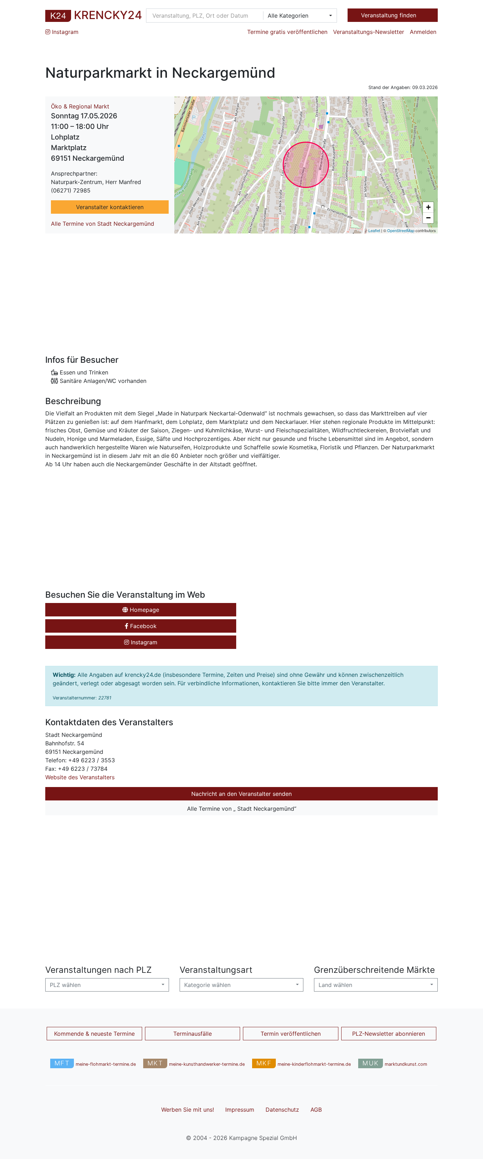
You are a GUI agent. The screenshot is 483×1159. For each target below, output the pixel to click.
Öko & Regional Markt (80, 106)
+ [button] (428, 207)
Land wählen (335, 984)
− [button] (428, 217)
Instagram (64, 31)
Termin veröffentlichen (291, 1033)
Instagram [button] (143, 642)
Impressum (239, 1109)
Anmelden (423, 31)
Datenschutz (282, 1109)
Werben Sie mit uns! (187, 1109)
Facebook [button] (142, 625)
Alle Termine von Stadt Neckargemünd (102, 223)
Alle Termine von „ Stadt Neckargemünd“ (241, 808)
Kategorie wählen (207, 984)
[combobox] (298, 15)
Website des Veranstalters (80, 777)
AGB (316, 1109)
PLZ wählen (65, 984)
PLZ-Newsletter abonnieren (388, 1033)
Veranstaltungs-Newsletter (368, 31)
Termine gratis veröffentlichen (287, 31)
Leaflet (374, 230)
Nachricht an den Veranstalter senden (241, 793)
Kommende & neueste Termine (94, 1033)
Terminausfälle (192, 1033)
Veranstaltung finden (389, 15)
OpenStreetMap (400, 230)
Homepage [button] (143, 609)
